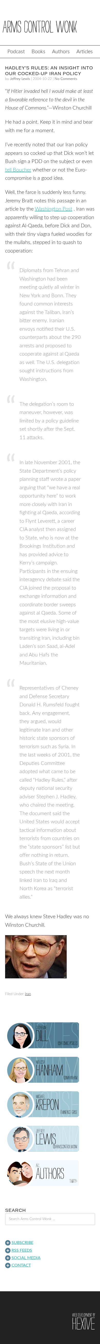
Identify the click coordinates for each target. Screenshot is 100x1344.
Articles (84, 51)
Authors (61, 51)
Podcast (16, 51)
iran (28, 994)
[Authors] (50, 1173)
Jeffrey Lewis (20, 79)
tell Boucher (18, 170)
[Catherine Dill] (50, 1035)
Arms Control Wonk (50, 26)
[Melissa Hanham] (50, 1070)
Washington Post (53, 209)
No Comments (66, 79)
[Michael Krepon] (50, 1104)
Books (38, 51)
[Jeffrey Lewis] (50, 1139)
